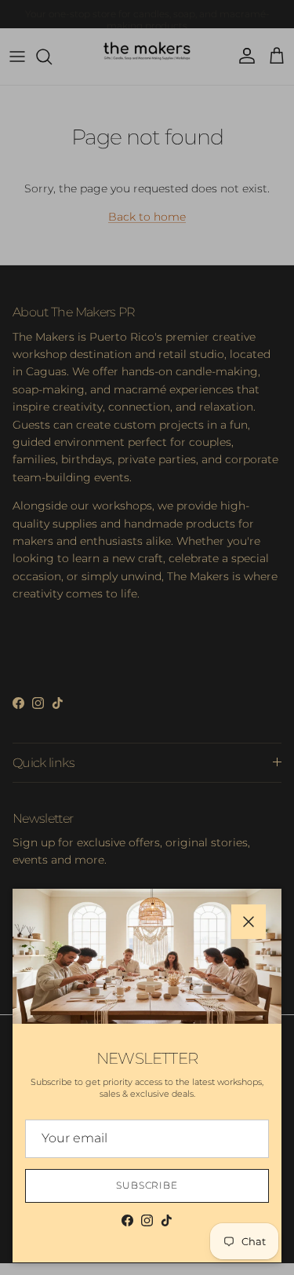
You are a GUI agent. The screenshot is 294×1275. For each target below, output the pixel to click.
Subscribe (147, 1185)
